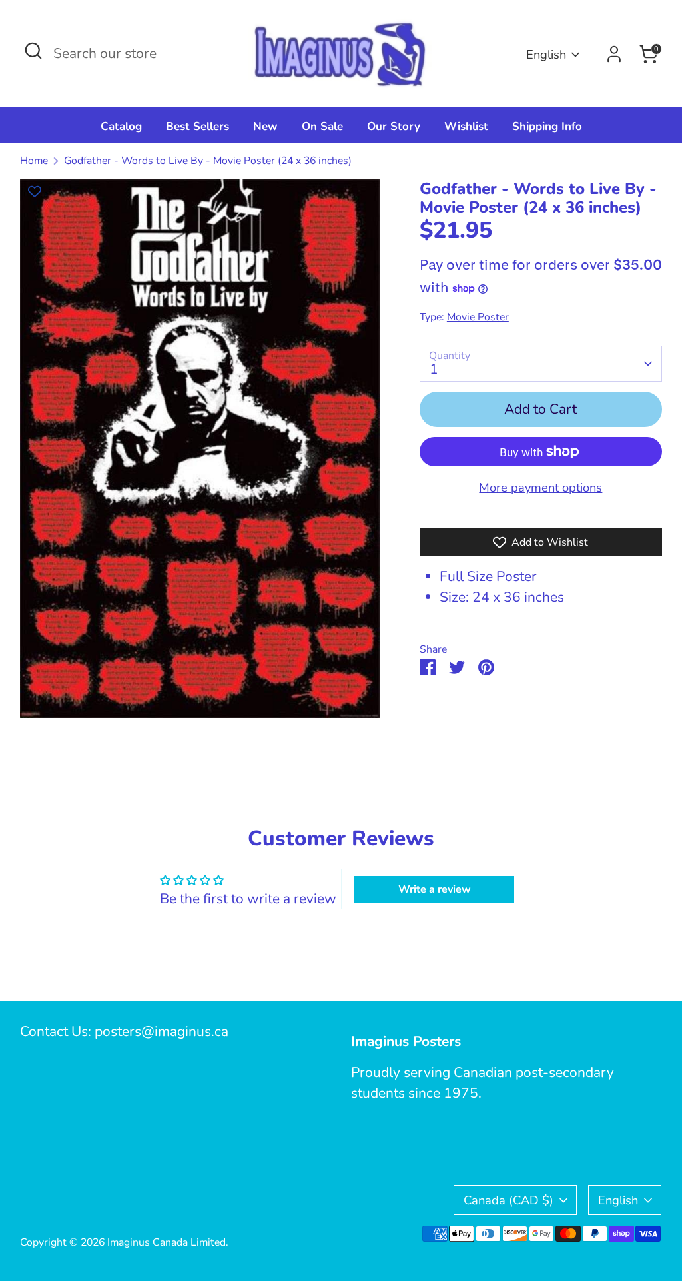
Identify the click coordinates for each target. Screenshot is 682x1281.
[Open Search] (33, 50)
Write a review (434, 889)
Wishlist (466, 126)
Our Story (393, 126)
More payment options (540, 487)
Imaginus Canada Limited (166, 1242)
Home (34, 160)
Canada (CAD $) (508, 1200)
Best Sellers (197, 126)
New (265, 126)
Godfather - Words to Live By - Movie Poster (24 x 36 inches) (208, 160)
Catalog (121, 126)
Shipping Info (547, 126)
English (546, 54)
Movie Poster (478, 317)
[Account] (614, 54)
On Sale (322, 126)
